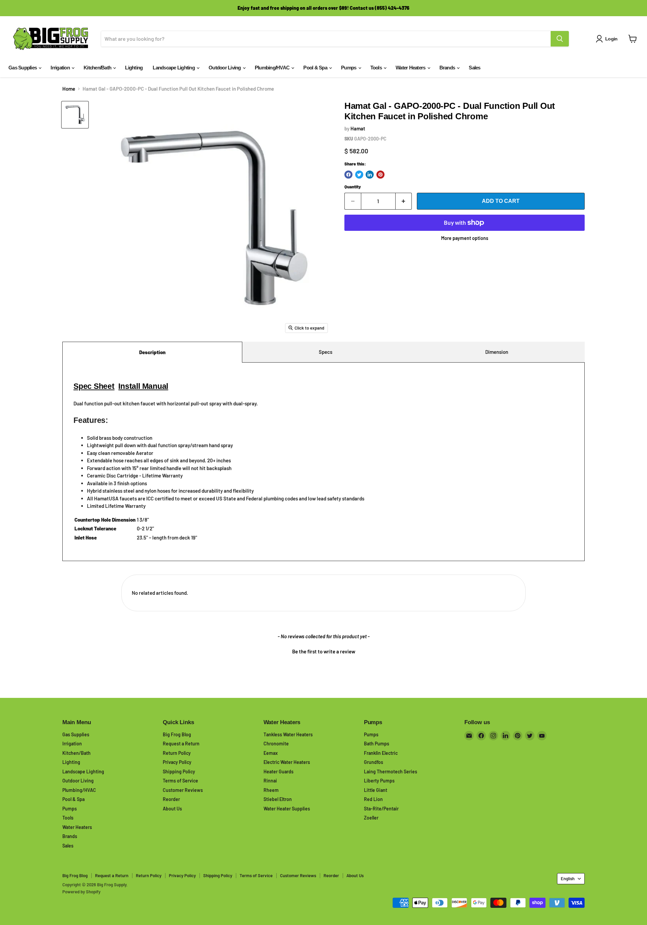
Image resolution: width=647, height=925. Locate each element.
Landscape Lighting (174, 67)
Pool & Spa (315, 67)
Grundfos (373, 762)
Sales (474, 67)
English (568, 878)
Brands (447, 67)
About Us (172, 808)
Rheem (271, 790)
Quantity (352, 186)
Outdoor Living (225, 67)
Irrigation (61, 67)
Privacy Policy (177, 762)
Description (152, 352)
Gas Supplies (23, 67)
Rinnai (270, 780)
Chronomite (276, 743)
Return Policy (177, 753)
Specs (325, 352)
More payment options (464, 238)
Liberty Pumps (379, 780)
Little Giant (375, 790)
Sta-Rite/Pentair (381, 808)
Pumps (349, 67)
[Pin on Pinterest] (380, 175)
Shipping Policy (179, 771)
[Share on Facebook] (348, 175)
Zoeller (371, 818)
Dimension (496, 352)
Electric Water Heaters (287, 762)
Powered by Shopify (81, 891)
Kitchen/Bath (98, 67)
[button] (323, 650)
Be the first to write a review (323, 651)
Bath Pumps (376, 743)
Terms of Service (180, 780)
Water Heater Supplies (287, 808)
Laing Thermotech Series (390, 771)
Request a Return (181, 743)
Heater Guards (279, 771)
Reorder (171, 799)
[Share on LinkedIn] (370, 175)
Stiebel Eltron (278, 799)
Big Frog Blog (177, 734)
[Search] (560, 39)
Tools (376, 67)
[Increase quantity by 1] (404, 201)
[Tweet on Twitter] (359, 175)
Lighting (134, 67)
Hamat (357, 128)
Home (68, 89)
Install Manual (143, 386)
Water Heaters (411, 67)
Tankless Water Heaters (288, 734)
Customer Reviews (183, 790)
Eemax (271, 753)
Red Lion (373, 799)
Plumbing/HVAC (273, 67)
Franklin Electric (381, 753)
